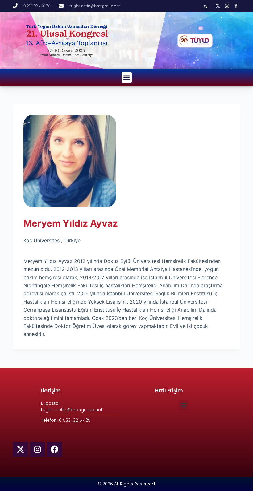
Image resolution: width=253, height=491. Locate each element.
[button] (205, 6)
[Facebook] (54, 449)
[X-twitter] (20, 449)
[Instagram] (37, 449)
